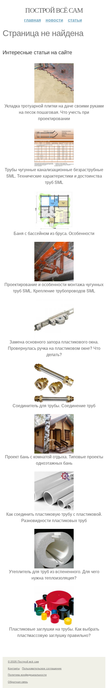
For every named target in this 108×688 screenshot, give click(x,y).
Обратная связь (18, 682)
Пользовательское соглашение (42, 668)
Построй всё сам (54, 10)
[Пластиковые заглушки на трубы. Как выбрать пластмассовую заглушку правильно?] (54, 623)
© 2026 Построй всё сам (23, 661)
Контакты (14, 668)
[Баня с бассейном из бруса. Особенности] (54, 227)
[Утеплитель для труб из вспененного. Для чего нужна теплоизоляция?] (54, 565)
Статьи (75, 20)
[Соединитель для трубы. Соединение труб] (54, 399)
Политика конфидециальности (27, 674)
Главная (32, 20)
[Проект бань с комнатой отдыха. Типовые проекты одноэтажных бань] (54, 450)
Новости (54, 20)
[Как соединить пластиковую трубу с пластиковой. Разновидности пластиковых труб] (54, 508)
